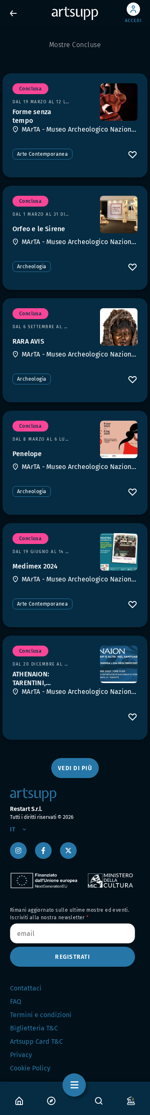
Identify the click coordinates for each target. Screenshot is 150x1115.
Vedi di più (75, 768)
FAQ (15, 1001)
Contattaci (26, 988)
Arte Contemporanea (42, 154)
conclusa (30, 89)
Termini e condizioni (41, 1015)
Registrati (72, 956)
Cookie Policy (30, 1068)
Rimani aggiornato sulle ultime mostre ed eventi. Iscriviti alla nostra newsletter (69, 913)
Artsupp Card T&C (36, 1041)
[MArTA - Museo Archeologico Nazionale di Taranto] (119, 102)
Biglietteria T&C (34, 1028)
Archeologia (31, 266)
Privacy (21, 1055)
